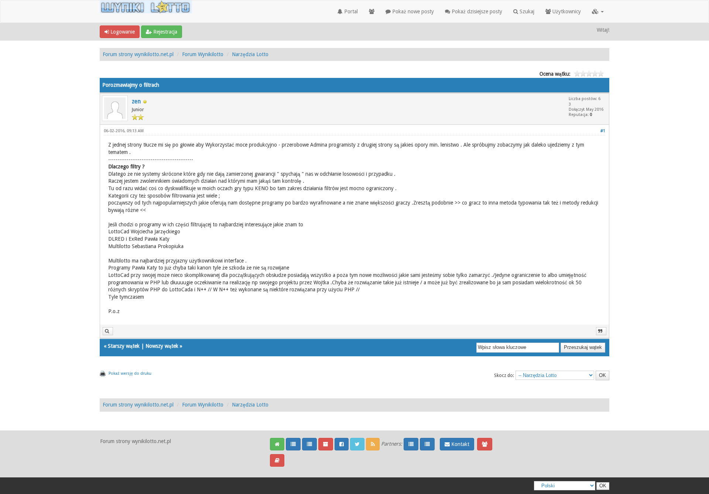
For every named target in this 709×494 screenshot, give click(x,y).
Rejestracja (164, 32)
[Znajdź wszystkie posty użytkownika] (108, 331)
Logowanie (122, 32)
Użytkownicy (566, 11)
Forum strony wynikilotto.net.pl (138, 54)
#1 (602, 130)
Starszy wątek (124, 346)
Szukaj (526, 11)
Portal (350, 11)
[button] (597, 11)
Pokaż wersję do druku (130, 373)
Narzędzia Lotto (250, 54)
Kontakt (459, 444)
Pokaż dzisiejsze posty (476, 11)
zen (136, 101)
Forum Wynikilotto (202, 54)
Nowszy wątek (161, 346)
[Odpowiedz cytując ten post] (601, 331)
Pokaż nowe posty (412, 11)
